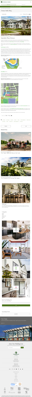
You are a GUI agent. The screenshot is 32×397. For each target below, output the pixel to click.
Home (1, 8)
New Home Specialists (14, 44)
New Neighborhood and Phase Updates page (16, 108)
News (1, 36)
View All (3, 213)
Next (26, 126)
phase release (3, 121)
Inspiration (3, 217)
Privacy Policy (16, 379)
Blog (3, 8)
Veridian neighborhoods (16, 121)
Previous (6, 126)
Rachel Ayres (15, 205)
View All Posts (4, 14)
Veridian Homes (11, 121)
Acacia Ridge (3, 71)
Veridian (7, 121)
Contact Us (16, 373)
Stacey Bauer (9, 36)
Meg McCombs (10, 205)
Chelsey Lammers (6, 205)
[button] (23, 14)
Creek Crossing (11, 41)
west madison (21, 121)
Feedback (16, 376)
